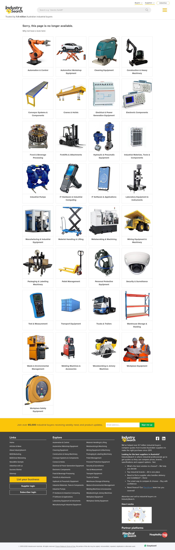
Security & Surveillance (95, 466)
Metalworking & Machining (96, 446)
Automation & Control (61, 442)
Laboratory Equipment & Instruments (66, 501)
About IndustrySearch (18, 450)
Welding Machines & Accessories (98, 489)
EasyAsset (148, 487)
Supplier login (28, 486)
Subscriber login (28, 492)
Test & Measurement (94, 470)
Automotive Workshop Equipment (65, 446)
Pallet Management (93, 458)
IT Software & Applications (63, 497)
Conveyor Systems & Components (66, 458)
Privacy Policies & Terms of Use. (65, 546)
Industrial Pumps (59, 489)
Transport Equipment (94, 473)
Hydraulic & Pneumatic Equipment (65, 481)
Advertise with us (16, 466)
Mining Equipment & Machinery (98, 450)
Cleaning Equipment (60, 450)
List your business (28, 479)
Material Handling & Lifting (96, 442)
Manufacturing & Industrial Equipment (67, 505)
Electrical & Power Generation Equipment (68, 466)
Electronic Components (61, 470)
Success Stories (16, 470)
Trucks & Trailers (92, 477)
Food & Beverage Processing (63, 473)
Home (12, 442)
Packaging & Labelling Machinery (99, 454)
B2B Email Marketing (18, 458)
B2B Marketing (15, 454)
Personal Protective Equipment (98, 462)
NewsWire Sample (17, 462)
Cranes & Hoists (59, 462)
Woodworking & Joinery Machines (99, 493)
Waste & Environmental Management (100, 485)
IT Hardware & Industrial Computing (66, 493)
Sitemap (13, 473)
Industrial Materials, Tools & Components (68, 485)
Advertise (163, 3)
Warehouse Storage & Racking (97, 481)
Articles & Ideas (15, 446)
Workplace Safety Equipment (97, 501)
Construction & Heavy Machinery (65, 454)
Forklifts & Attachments (62, 477)
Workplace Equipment (94, 497)
